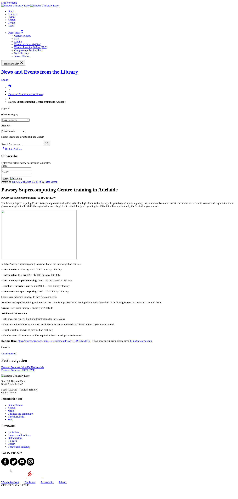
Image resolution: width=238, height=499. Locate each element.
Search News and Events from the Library (22, 136)
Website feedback (10, 482)
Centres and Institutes (19, 446)
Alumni (12, 408)
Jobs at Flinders (22, 56)
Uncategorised (8, 353)
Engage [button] (12, 17)
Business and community (20, 413)
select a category (9, 114)
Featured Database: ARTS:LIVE (18, 370)
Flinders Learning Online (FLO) (30, 47)
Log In (4, 79)
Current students (22, 35)
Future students (15, 405)
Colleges (12, 440)
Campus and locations (19, 435)
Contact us (13, 432)
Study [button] (11, 11)
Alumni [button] (12, 19)
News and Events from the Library (39, 72)
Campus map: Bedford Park (28, 50)
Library (18, 41)
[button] (16, 32)
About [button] (11, 25)
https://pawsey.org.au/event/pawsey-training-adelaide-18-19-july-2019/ (54, 341)
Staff (16, 38)
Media (11, 410)
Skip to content (9, 2)
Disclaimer (29, 482)
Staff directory (21, 53)
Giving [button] (11, 22)
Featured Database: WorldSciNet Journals (22, 367)
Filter (4, 109)
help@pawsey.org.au (141, 341)
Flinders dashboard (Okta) (27, 44)
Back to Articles (11, 149)
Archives (6, 125)
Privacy (63, 482)
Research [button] (12, 14)
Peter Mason (51, 181)
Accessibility (47, 482)
